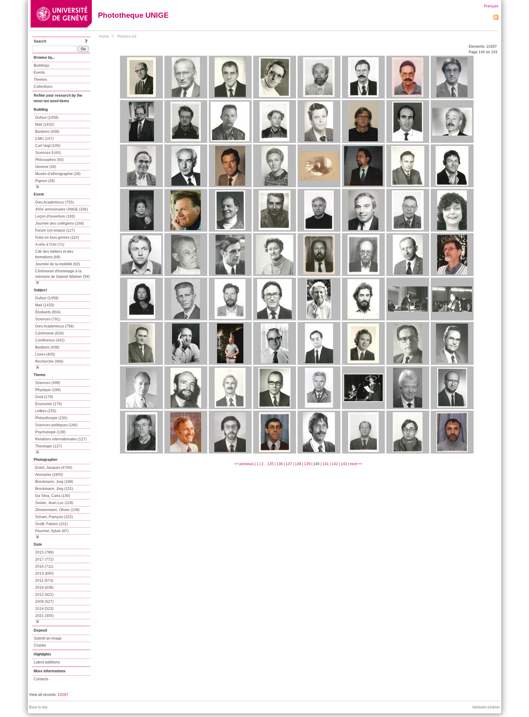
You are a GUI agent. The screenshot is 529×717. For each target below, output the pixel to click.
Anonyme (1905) (49, 474)
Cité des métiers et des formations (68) (54, 254)
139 (307, 464)
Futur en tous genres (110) (57, 237)
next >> (356, 464)
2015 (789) (44, 552)
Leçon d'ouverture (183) (55, 216)
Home (104, 36)
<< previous (244, 464)
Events (39, 72)
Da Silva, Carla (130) (52, 496)
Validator (479, 707)
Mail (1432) (44, 124)
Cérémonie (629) (49, 333)
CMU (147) (44, 138)
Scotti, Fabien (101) (51, 524)
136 (279, 464)
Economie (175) (48, 404)
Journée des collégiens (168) (59, 223)
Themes (40, 79)
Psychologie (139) (50, 432)
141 (325, 464)
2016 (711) (44, 566)
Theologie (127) (48, 446)
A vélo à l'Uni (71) (49, 244)
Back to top (38, 707)
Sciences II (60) (48, 153)
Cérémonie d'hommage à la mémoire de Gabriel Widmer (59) (62, 274)
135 (270, 464)
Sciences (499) (47, 383)
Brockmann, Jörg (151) (54, 489)
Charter (40, 645)
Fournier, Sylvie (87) (52, 531)
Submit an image (48, 638)
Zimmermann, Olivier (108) (57, 510)
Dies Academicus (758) (54, 326)
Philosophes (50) (49, 160)
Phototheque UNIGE (133, 15)
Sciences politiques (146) (56, 425)
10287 (63, 695)
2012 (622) (44, 594)
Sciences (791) (47, 319)
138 (298, 464)
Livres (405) (45, 354)
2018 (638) (44, 587)
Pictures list (126, 36)
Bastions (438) (47, 131)
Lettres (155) (45, 411)
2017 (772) (44, 559)
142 (335, 464)
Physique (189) (48, 390)
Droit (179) (44, 397)
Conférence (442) (50, 340)
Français (491, 6)
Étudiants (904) (48, 312)
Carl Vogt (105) (47, 146)
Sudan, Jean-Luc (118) (54, 503)
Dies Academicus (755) (54, 202)
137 (289, 464)
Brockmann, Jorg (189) (54, 482)
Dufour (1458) (46, 117)
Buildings (41, 65)
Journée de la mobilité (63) (57, 264)
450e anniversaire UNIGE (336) (61, 209)
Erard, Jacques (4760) (53, 467)
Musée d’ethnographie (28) (58, 174)
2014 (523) (44, 609)
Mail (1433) (44, 305)
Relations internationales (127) (61, 439)
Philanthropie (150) (51, 418)
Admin (494, 707)
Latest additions (47, 662)
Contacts (41, 679)
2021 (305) (44, 616)
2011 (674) (44, 580)
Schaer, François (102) (54, 517)
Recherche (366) (49, 361)
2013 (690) (44, 573)
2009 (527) (44, 601)
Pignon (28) (45, 181)
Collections (43, 86)
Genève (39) (45, 167)
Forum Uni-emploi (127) (55, 230)
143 (344, 464)
